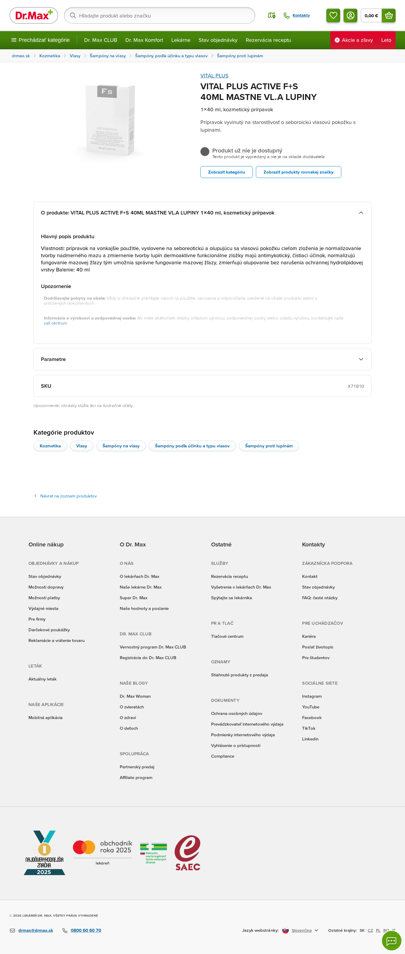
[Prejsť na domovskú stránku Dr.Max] (33, 15)
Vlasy (81, 445)
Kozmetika (50, 445)
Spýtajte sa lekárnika (231, 597)
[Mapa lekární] (271, 15)
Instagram (312, 696)
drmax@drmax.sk (35, 930)
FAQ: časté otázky (319, 597)
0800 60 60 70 (86, 930)
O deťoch (129, 728)
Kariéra (309, 636)
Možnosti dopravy (45, 586)
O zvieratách (132, 706)
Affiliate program (136, 777)
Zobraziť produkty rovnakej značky (299, 171)
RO (386, 930)
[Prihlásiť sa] (350, 15)
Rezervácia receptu (268, 40)
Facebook (312, 717)
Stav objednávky (218, 40)
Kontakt (310, 576)
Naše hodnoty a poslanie (144, 608)
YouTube (310, 706)
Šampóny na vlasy (121, 445)
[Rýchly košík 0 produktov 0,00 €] (389, 15)
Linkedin (310, 738)
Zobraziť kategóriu (226, 171)
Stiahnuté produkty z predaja (239, 674)
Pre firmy (36, 618)
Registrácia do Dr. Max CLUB (148, 657)
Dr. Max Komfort (144, 40)
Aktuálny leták (42, 678)
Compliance (222, 756)
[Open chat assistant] (391, 940)
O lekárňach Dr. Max (139, 576)
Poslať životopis (317, 646)
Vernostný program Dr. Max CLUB (153, 646)
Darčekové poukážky (49, 629)
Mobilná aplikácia (45, 717)
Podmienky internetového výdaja (243, 734)
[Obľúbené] (333, 15)
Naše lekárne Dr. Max (141, 586)
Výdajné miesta (43, 608)
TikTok (308, 728)
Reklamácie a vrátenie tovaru (56, 640)
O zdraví (128, 717)
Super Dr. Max (133, 597)
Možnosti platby (44, 597)
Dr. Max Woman (135, 696)
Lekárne (180, 40)
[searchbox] (159, 15)
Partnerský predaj (137, 766)
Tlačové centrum (227, 636)
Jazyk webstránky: (260, 930)
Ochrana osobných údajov (236, 713)
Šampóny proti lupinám (269, 445)
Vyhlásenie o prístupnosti (235, 745)
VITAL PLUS (214, 75)
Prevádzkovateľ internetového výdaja (247, 723)
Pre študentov (315, 657)
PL (378, 930)
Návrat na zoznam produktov (68, 495)
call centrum (55, 322)
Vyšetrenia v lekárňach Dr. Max (241, 586)
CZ (370, 930)
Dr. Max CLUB (100, 40)
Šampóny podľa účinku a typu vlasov (192, 445)
